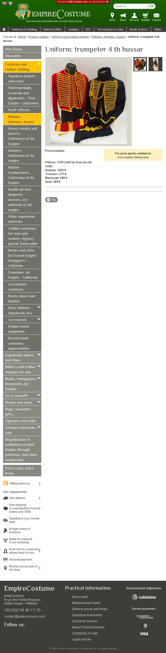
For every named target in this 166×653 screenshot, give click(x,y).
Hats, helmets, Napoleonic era (20, 310)
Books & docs (139, 29)
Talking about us (19, 483)
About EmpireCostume (88, 627)
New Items (13, 49)
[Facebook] (14, 634)
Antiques (73, 29)
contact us (144, 153)
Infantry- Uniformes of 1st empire (21, 156)
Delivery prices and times (89, 609)
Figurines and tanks (20, 421)
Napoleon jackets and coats (21, 79)
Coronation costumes (17, 287)
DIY (88, 29)
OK (151, 6)
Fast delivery (17, 498)
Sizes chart (80, 597)
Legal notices (81, 639)
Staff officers (19, 110)
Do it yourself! (16, 396)
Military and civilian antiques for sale (20, 369)
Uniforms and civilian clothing (70, 36)
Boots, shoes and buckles (21, 299)
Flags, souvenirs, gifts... (18, 412)
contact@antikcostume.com (24, 616)
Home (22, 36)
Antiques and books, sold (20, 430)
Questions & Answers (87, 615)
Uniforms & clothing (24, 29)
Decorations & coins (110, 29)
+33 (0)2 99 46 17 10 (22, 610)
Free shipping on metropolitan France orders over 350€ (24, 508)
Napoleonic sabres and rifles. (19, 358)
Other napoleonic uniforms (21, 219)
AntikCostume (70, 648)
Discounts (13, 56)
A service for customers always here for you (24, 551)
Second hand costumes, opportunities (18, 343)
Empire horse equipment (18, 329)
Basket (146, 20)
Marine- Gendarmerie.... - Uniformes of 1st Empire (21, 175)
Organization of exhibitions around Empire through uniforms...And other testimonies (21, 450)
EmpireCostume (88, 648)
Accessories (17, 320)
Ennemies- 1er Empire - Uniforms (23, 275)
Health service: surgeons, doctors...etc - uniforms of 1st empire (20, 200)
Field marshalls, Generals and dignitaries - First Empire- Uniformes (23, 95)
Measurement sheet (86, 603)
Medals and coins (18, 403)
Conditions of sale (85, 633)
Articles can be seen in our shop (23, 568)
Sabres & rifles (53, 29)
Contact (156, 20)
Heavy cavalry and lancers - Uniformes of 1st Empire (22, 136)
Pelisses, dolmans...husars (108, 36)
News (123, 20)
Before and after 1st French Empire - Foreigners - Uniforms (23, 258)
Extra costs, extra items (19, 471)
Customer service (84, 621)
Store (112, 20)
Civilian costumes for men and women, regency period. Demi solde (22, 236)
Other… (158, 29)
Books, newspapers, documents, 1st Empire (20, 384)
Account (134, 20)
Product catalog (39, 36)
